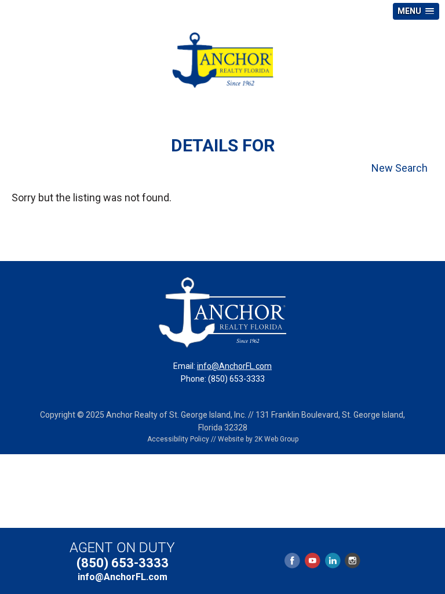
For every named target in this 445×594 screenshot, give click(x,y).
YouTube (312, 560)
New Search (399, 168)
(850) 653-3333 (122, 563)
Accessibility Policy (178, 439)
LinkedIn (332, 560)
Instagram (352, 560)
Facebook (292, 560)
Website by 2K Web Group (258, 439)
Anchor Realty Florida (222, 60)
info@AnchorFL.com (234, 366)
